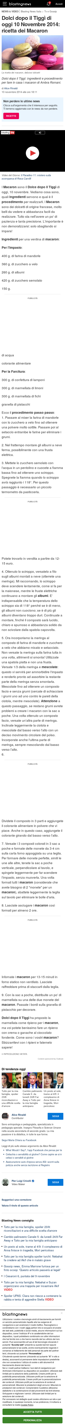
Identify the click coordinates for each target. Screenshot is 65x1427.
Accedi (59, 4)
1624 (28, 1327)
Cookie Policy (27, 1404)
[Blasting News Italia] (20, 4)
